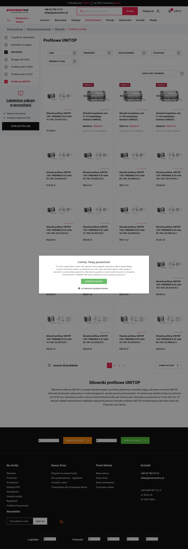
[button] (94, 288)
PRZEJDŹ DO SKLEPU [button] (94, 281)
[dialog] (94, 274)
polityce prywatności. (117, 274)
